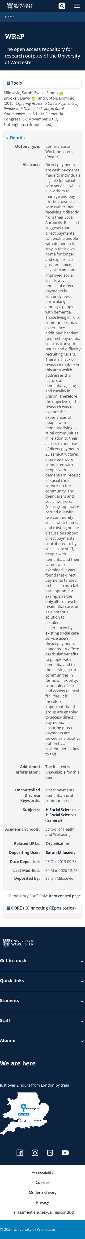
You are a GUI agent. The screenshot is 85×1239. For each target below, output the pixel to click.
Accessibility (42, 1172)
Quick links (12, 980)
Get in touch (13, 960)
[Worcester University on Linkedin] (50, 1153)
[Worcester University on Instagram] (35, 1153)
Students (9, 1000)
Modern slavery (42, 1192)
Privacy (42, 1202)
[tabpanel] (42, 510)
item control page (65, 895)
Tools (16, 83)
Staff (5, 1020)
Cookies (43, 1182)
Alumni (8, 1040)
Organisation (57, 843)
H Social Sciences (61, 809)
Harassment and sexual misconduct (43, 1212)
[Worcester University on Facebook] (20, 1153)
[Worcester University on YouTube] (65, 1153)
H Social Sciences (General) (60, 817)
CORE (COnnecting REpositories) (43, 908)
